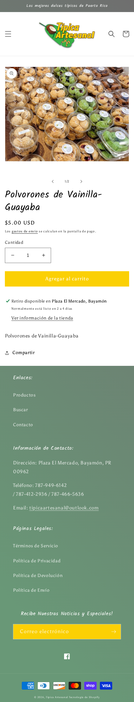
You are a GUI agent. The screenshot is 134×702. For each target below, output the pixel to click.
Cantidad (14, 242)
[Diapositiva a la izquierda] (53, 181)
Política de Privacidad (36, 561)
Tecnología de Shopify (84, 697)
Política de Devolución (37, 575)
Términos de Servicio (35, 546)
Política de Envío (31, 590)
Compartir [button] (23, 352)
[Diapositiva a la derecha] (81, 181)
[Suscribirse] (113, 631)
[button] (8, 34)
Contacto (23, 425)
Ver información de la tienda (42, 318)
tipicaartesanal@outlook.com (64, 508)
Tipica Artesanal (57, 697)
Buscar (20, 410)
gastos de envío (25, 231)
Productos (24, 395)
